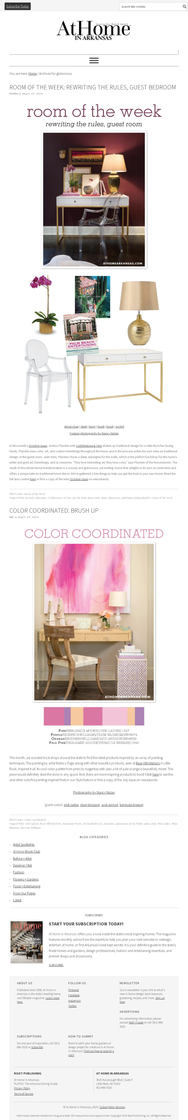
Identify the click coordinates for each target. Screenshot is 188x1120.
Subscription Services (112, 1107)
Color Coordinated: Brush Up (53, 510)
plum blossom (90, 805)
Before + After (22, 858)
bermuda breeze (131, 805)
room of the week (162, 497)
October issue (38, 446)
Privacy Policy (22, 1088)
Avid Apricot (32, 823)
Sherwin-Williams (30, 827)
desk (84, 426)
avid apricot (109, 805)
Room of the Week (34, 494)
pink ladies (71, 805)
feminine (109, 823)
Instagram (74, 1001)
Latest (17, 900)
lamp (92, 426)
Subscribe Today (17, 6)
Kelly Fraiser (136, 1022)
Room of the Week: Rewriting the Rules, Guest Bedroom (92, 87)
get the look (79, 497)
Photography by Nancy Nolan (94, 792)
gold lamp (127, 497)
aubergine (41, 497)
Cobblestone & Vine (89, 446)
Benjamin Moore (72, 823)
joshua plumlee (142, 497)
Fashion (18, 872)
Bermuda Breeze (92, 823)
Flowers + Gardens (26, 879)
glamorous (114, 497)
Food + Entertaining (26, 886)
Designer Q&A (22, 865)
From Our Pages (24, 893)
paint (147, 823)
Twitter (72, 1006)
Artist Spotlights (23, 844)
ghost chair (71, 426)
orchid (120, 426)
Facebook (74, 995)
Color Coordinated (35, 819)
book (101, 426)
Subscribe (56, 965)
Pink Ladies (164, 823)
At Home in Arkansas (94, 28)
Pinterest (73, 990)
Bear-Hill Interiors (148, 763)
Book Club (26, 851)
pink (153, 823)
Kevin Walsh (136, 823)
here (33, 479)
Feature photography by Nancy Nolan (94, 433)
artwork (29, 497)
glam (104, 497)
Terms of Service (23, 1094)
